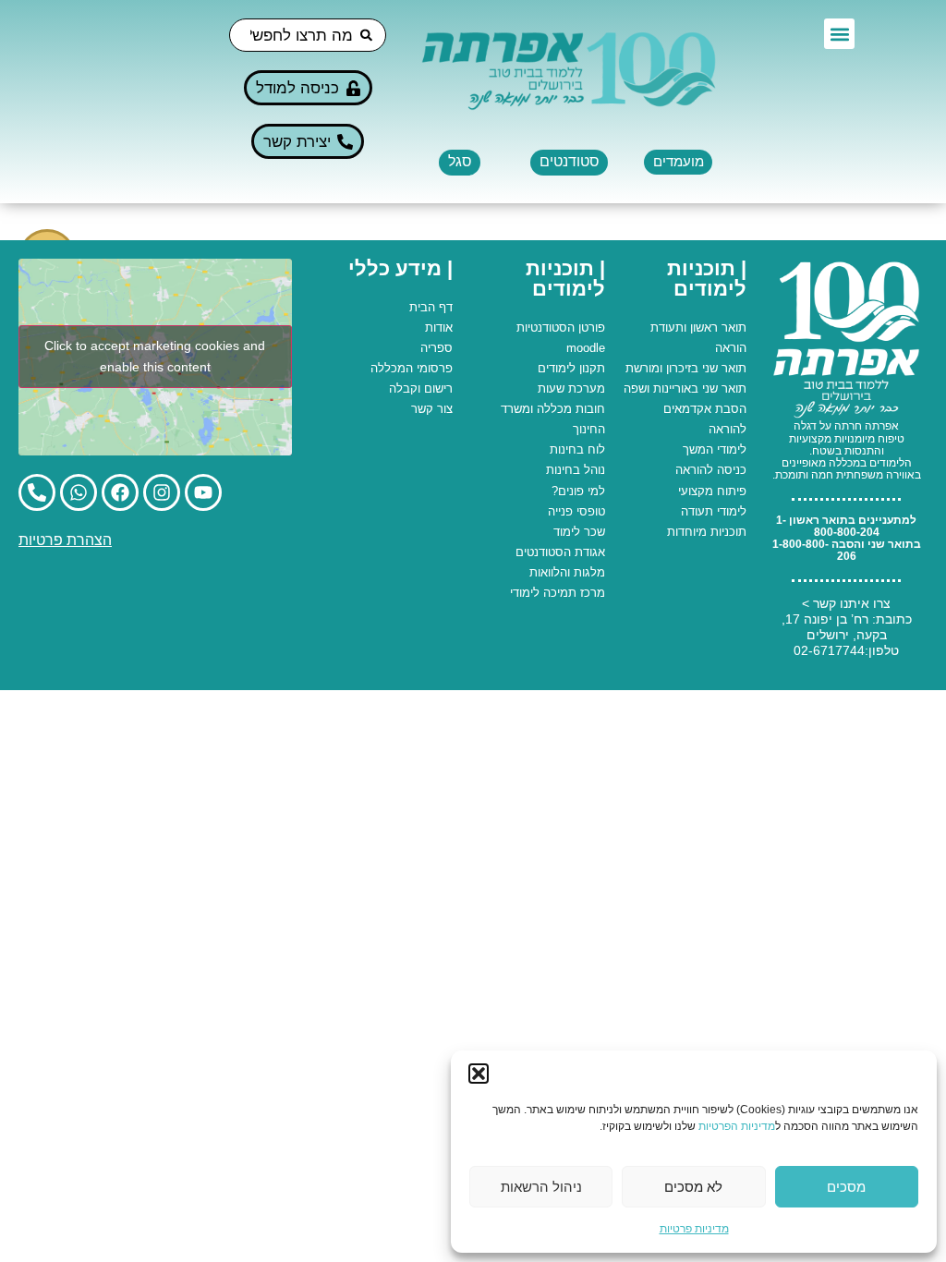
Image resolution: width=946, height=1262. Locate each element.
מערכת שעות (571, 388)
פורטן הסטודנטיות (560, 327)
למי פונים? (578, 491)
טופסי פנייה (576, 511)
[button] (478, 1073)
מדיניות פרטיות (694, 1228)
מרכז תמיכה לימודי (557, 593)
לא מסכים (693, 1187)
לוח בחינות (577, 449)
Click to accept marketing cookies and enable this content (154, 356)
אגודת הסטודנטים (560, 552)
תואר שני (724, 368)
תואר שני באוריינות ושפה (685, 388)
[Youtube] (203, 492)
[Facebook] (120, 492)
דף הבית (431, 307)
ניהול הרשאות (541, 1187)
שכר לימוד (579, 532)
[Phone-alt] (36, 492)
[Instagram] (161, 492)
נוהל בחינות (575, 470)
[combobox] (307, 35)
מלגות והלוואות (567, 572)
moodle (585, 348)
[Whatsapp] (78, 492)
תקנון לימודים (571, 368)
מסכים (846, 1187)
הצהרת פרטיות (65, 540)
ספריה (436, 348)
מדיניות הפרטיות (736, 1126)
